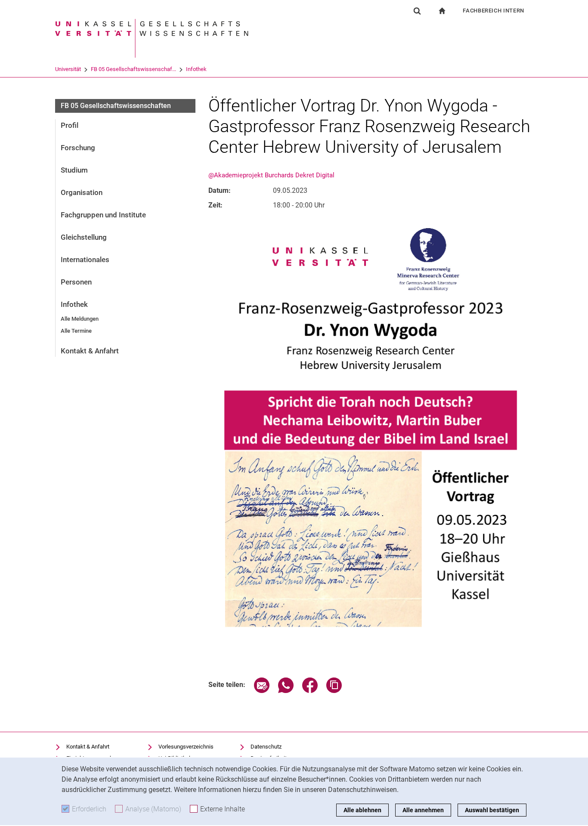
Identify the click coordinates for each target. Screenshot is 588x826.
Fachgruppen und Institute (103, 214)
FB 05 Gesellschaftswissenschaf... (133, 69)
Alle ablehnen (362, 810)
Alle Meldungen (80, 319)
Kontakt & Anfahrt (90, 350)
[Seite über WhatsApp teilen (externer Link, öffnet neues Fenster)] (286, 691)
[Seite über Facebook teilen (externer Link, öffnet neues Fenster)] (310, 691)
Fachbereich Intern (493, 10)
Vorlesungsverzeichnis (186, 746)
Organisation (81, 192)
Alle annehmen (423, 810)
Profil (69, 125)
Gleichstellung (84, 237)
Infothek (196, 69)
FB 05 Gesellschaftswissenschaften (116, 106)
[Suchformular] (417, 10)
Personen (76, 282)
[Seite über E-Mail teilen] (261, 691)
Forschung (78, 147)
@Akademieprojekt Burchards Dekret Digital (271, 175)
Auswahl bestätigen (492, 810)
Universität (68, 69)
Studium (74, 170)
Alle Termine (76, 331)
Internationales (85, 259)
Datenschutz (266, 746)
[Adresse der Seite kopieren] (334, 691)
